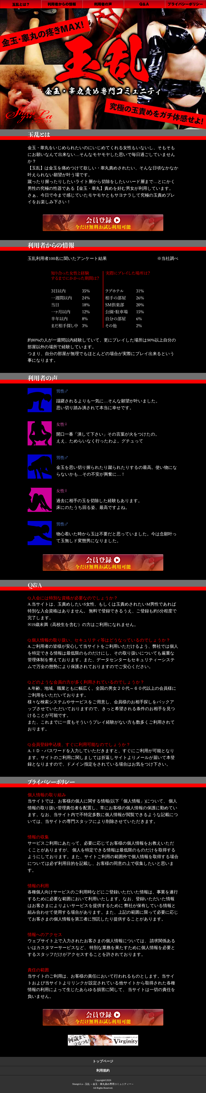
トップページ (103, 1061)
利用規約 (103, 1070)
